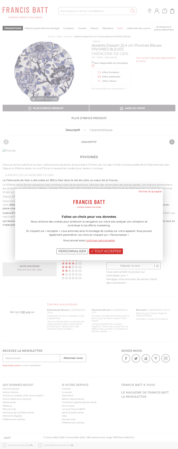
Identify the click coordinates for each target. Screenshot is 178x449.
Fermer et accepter (150, 191)
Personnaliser (72, 251)
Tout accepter (107, 251)
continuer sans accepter (100, 240)
